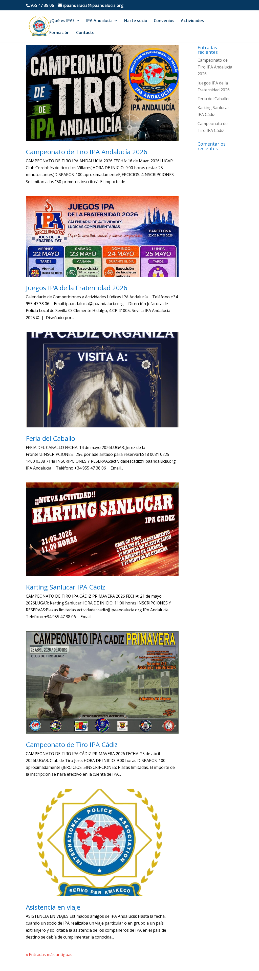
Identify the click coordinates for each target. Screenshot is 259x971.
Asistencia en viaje (53, 907)
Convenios (164, 21)
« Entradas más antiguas (49, 954)
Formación (59, 33)
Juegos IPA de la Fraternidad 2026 (76, 287)
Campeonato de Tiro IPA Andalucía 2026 (86, 151)
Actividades (192, 21)
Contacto (85, 33)
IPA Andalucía (99, 21)
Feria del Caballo (50, 438)
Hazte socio (135, 21)
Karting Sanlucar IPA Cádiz (65, 587)
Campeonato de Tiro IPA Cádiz (72, 744)
